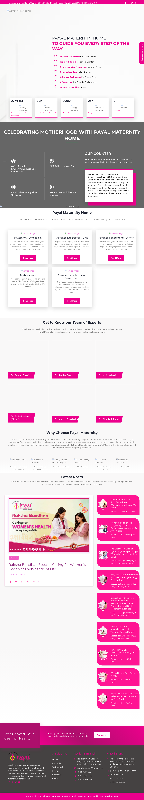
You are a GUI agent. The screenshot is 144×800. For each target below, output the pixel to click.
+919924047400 (117, 782)
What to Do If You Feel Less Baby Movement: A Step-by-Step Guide (124, 696)
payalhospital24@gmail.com (122, 771)
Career (55, 779)
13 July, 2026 (123, 615)
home (55, 759)
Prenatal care (116, 535)
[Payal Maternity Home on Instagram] (128, 3)
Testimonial (57, 767)
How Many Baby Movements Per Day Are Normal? (122, 653)
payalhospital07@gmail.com (89, 768)
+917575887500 (117, 775)
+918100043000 (84, 780)
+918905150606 (84, 772)
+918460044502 (84, 776)
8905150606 (43, 3)
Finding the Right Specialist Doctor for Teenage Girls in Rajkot (122, 629)
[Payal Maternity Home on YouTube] (135, 3)
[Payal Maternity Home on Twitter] (132, 3)
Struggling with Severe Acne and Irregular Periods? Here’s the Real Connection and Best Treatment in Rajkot (122, 603)
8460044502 (57, 3)
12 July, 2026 (123, 638)
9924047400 (91, 3)
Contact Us (102, 735)
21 (38, 582)
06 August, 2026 (125, 563)
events (55, 771)
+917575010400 (117, 778)
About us (56, 763)
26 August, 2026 (127, 511)
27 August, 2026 (17, 574)
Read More (28, 258)
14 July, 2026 (123, 587)
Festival (113, 511)
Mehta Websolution (109, 796)
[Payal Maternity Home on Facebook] (125, 3)
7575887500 (77, 3)
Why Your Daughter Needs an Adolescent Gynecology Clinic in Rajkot (124, 577)
